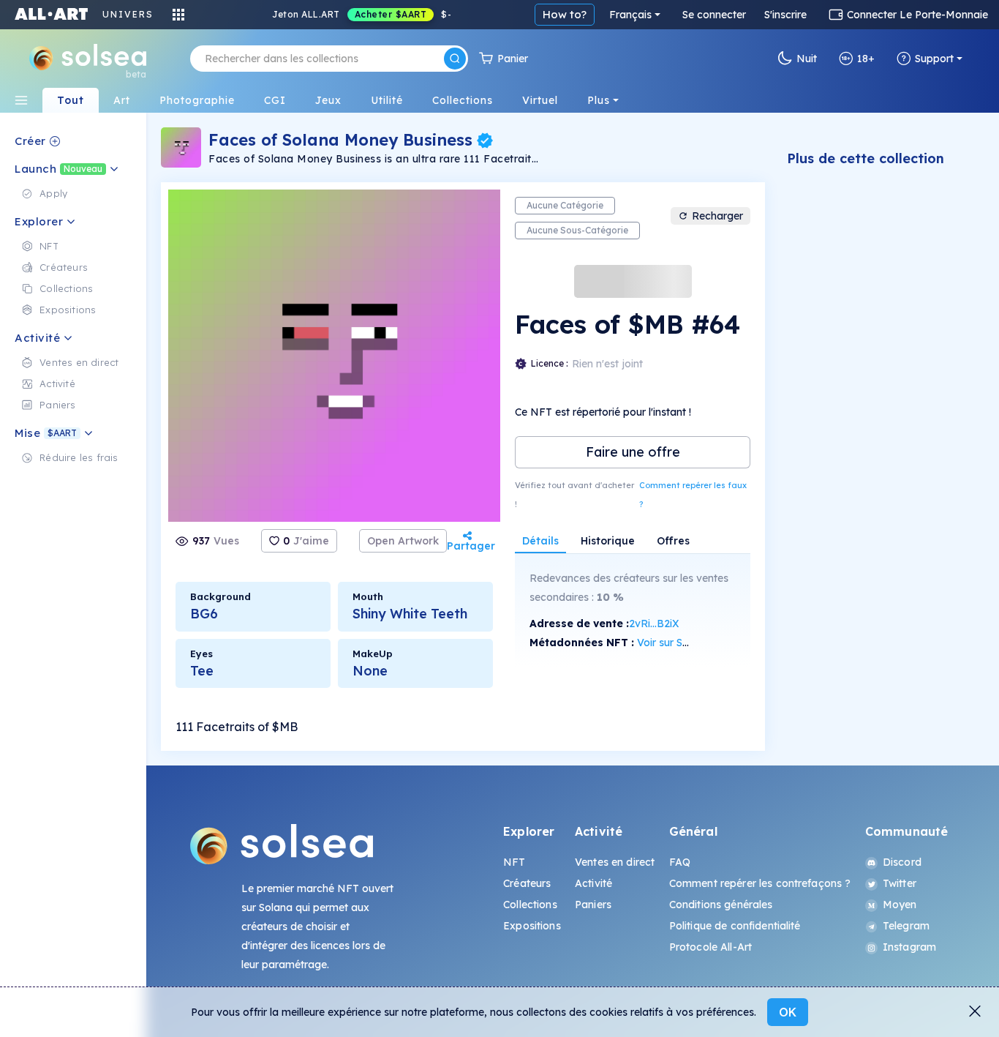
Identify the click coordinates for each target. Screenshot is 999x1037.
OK (787, 1012)
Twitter (899, 883)
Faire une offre (633, 451)
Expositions (532, 925)
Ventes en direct (615, 862)
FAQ (679, 862)
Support (934, 58)
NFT (514, 862)
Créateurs (527, 883)
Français (630, 14)
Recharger (717, 215)
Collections (530, 904)
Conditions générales (721, 904)
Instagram (909, 947)
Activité (593, 883)
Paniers (593, 904)
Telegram (906, 925)
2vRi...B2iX (654, 623)
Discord (902, 862)
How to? (565, 14)
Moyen (900, 904)
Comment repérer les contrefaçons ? (760, 883)
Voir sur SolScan (676, 642)
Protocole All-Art (710, 947)
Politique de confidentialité (735, 925)
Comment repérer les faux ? (693, 494)
